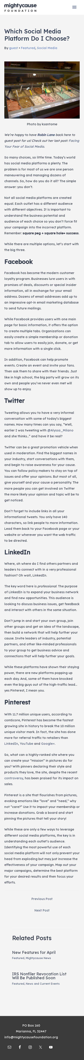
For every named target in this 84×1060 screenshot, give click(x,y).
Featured (28, 48)
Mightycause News (38, 958)
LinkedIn (11, 743)
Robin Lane (46, 135)
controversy (13, 778)
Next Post (42, 910)
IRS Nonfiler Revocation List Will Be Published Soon (39, 975)
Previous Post (42, 899)
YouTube (26, 743)
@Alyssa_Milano (60, 430)
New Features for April (34, 952)
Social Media (47, 48)
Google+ (48, 743)
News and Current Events (43, 983)
